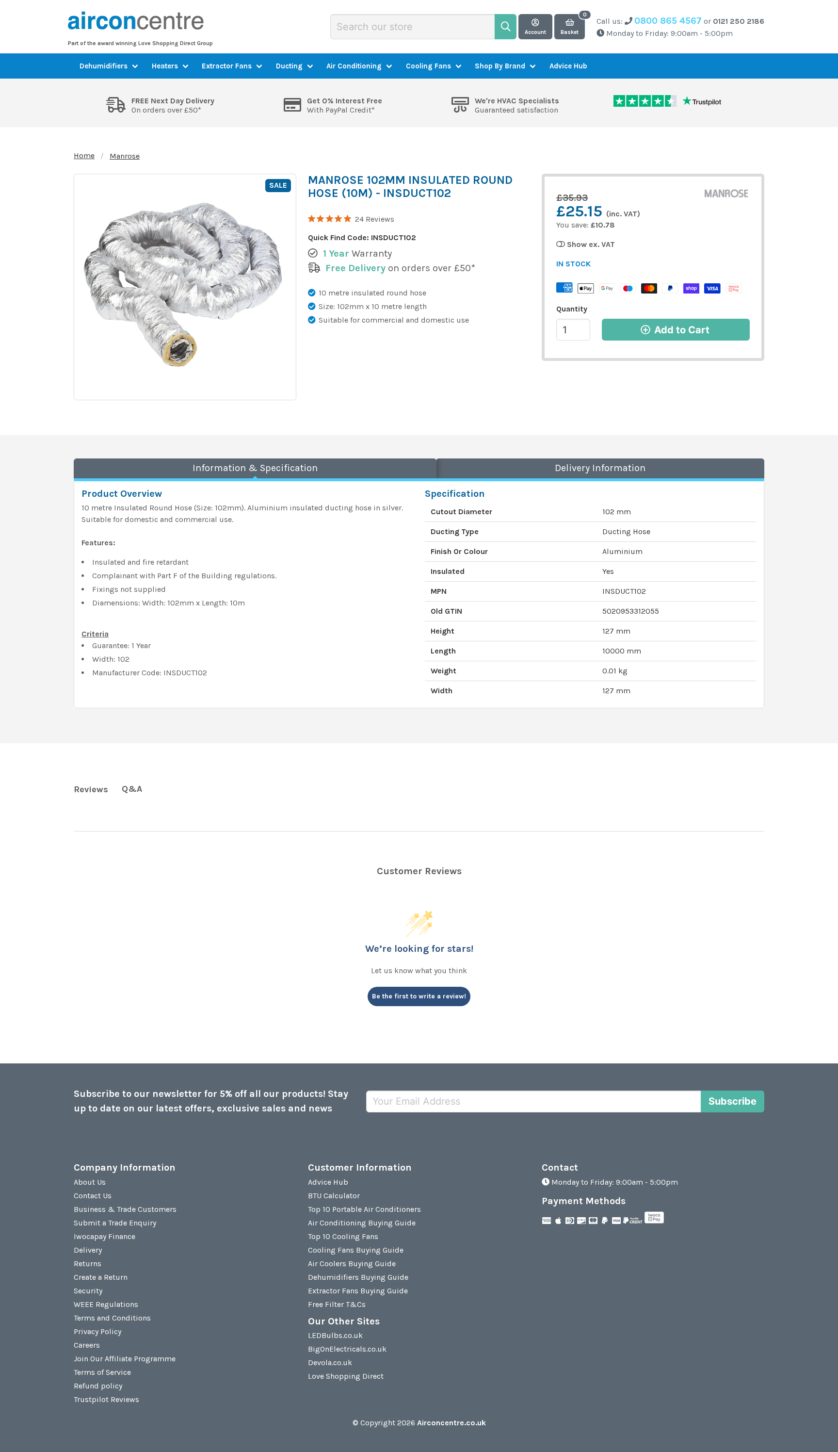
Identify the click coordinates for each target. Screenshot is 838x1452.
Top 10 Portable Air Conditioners (364, 1209)
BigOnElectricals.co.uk (347, 1349)
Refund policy (98, 1385)
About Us (90, 1182)
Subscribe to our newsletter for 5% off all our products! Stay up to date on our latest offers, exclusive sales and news (211, 1101)
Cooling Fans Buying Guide (355, 1250)
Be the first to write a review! (419, 996)
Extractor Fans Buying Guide (358, 1290)
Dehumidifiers (104, 66)
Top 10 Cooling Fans (343, 1236)
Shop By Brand (500, 66)
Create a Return (101, 1277)
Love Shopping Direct (346, 1376)
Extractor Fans (227, 66)
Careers (87, 1345)
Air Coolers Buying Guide (352, 1263)
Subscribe (733, 1101)
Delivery (88, 1250)
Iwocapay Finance (104, 1236)
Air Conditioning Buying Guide (362, 1222)
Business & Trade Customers (125, 1209)
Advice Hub (568, 66)
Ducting (289, 66)
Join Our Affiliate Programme (125, 1358)
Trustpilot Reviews (106, 1399)
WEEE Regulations (106, 1304)
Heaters (165, 66)
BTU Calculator (334, 1195)
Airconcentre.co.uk (451, 1422)
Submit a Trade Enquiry (115, 1222)
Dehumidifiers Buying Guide (358, 1277)
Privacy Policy (97, 1331)
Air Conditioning (354, 66)
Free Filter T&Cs (337, 1304)
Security (88, 1290)
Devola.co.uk (330, 1362)
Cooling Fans (428, 66)
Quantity (571, 308)
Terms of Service (102, 1372)
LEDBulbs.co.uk (335, 1335)
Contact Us (93, 1195)
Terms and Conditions (112, 1317)
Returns (87, 1263)
